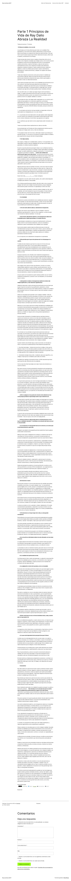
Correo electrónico (22, 845)
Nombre (19, 839)
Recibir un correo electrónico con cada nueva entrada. (31, 860)
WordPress (66, 877)
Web (18, 851)
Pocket (34, 786)
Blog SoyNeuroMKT (6, 3)
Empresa (18, 803)
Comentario (20, 826)
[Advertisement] (35, 18)
